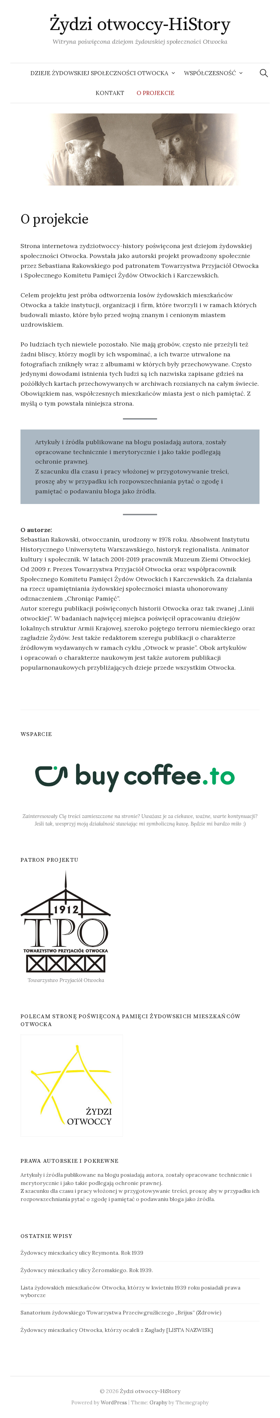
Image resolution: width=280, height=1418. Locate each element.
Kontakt (110, 93)
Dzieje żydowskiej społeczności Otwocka (99, 73)
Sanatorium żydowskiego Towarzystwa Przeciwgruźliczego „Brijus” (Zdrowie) (120, 1312)
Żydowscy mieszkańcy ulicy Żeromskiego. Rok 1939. (86, 1270)
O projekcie (155, 93)
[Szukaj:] (264, 73)
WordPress (114, 1402)
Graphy (158, 1402)
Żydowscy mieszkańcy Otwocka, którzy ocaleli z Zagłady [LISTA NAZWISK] (116, 1329)
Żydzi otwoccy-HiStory (140, 24)
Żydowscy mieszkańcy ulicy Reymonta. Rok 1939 (81, 1252)
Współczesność (210, 73)
